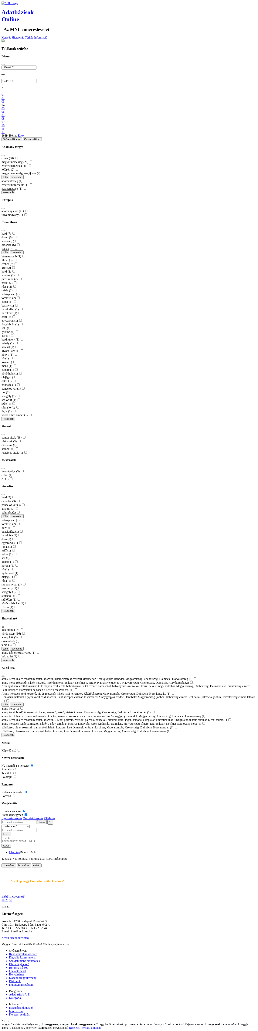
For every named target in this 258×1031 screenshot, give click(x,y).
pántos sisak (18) (12, 437)
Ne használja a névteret (16, 765)
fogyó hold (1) (10, 324)
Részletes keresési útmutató (85, 1027)
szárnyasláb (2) (11, 294)
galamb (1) (8, 332)
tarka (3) (7, 644)
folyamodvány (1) (13, 214)
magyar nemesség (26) (15, 162)
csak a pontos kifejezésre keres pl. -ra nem (192, 1024)
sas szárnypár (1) (12, 584)
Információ (40, 37)
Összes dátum (32, 139)
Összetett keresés (33, 818)
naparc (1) (8, 369)
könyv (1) (8, 354)
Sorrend (7, 796)
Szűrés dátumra (11, 139)
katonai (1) (8, 448)
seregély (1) (9, 396)
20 (6, 900)
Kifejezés (49, 818)
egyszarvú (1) (10, 320)
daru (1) (7, 316)
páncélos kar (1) (11, 388)
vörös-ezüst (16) (12, 633)
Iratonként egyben (13, 814)
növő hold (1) (10, 373)
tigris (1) (7, 411)
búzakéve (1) (10, 313)
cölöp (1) (7, 475)
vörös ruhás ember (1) (15, 415)
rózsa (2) (7, 286)
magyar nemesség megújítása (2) (21, 173)
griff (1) (7, 550)
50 (10, 900)
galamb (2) (8, 508)
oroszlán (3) (9, 501)
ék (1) (5, 478)
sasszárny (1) (10, 588)
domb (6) (7, 237)
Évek (21, 135)
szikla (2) (7, 290)
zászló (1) (8, 607)
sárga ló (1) (9, 407)
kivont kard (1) (11, 350)
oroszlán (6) (9, 244)
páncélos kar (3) (11, 505)
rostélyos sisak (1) (13, 452)
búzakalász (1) (10, 309)
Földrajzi (7, 776)
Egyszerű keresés (12, 818)
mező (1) (7, 366)
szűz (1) (7, 403)
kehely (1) (8, 343)
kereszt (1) (8, 347)
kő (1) (5, 358)
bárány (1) (8, 305)
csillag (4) (8, 248)
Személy (7, 769)
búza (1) (7, 527)
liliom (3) (7, 260)
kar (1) (6, 335)
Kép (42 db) (9, 750)
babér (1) (7, 301)
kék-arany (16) (11, 629)
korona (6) (8, 241)
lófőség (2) (8, 169)
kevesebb (17, 177)
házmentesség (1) (12, 188)
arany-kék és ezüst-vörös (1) (19, 652)
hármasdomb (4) (12, 256)
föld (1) (6, 328)
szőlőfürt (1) (9, 400)
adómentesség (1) (12, 181)
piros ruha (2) (10, 279)
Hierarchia (18, 37)
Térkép (29, 37)
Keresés (6, 37)
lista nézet (23, 865)
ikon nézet (8, 865)
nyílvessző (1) (10, 573)
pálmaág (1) (9, 384)
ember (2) (8, 264)
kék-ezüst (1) (10, 656)
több (5, 177)
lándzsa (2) (8, 275)
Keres (42, 822)
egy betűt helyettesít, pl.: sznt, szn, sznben (124, 1024)
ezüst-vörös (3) (11, 641)
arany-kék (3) (10, 637)
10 (3, 900)
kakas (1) (7, 554)
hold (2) (7, 271)
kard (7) (7, 233)
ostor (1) (7, 381)
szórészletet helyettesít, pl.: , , (47, 1024)
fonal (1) (7, 546)
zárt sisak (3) (9, 441)
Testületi (7, 773)
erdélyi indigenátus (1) (15, 184)
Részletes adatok (12, 811)
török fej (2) (9, 298)
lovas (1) (7, 362)
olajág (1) (8, 377)
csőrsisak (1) (9, 445)
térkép (36, 865)
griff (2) (7, 267)
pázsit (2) (7, 282)
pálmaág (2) (9, 512)
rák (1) (6, 392)
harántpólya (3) (11, 471)
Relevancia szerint (13, 792)
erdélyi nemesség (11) (15, 165)
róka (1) (7, 580)
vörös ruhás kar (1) (13, 603)
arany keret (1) (11, 708)
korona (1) (8, 565)
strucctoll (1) (9, 595)
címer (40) (8, 158)
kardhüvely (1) (11, 339)
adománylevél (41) (13, 211)
